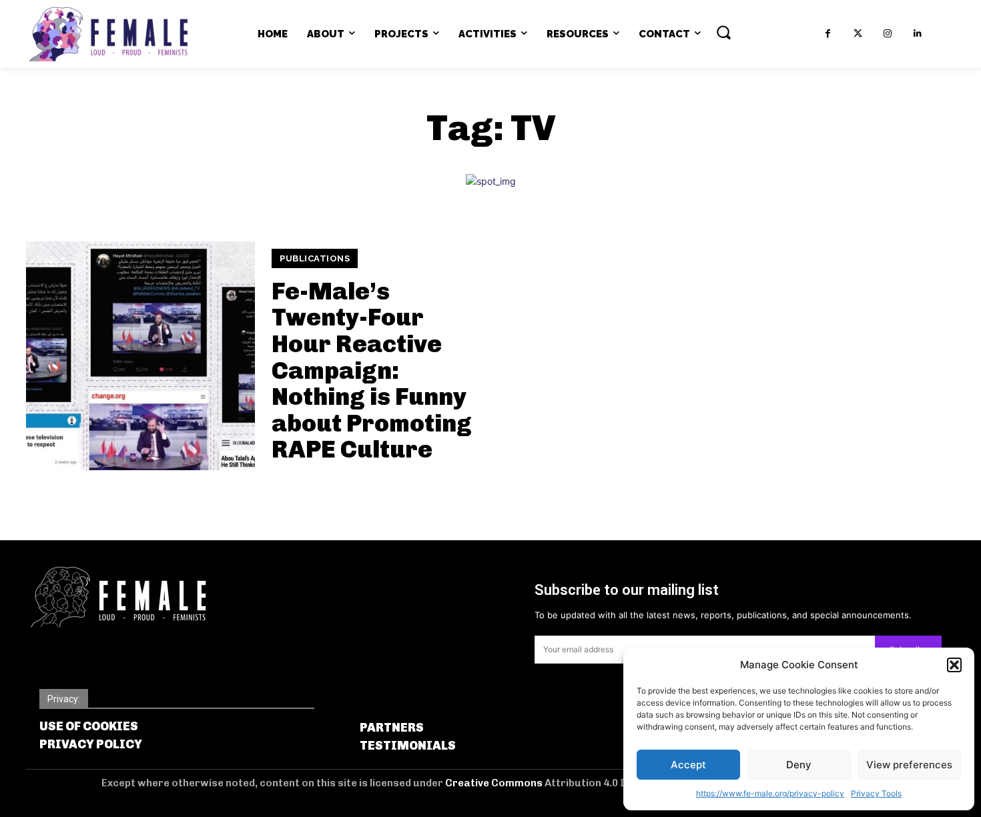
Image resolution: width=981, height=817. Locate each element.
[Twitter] (858, 33)
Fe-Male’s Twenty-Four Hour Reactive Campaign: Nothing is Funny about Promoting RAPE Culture (372, 370)
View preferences (909, 764)
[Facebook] (828, 33)
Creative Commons (495, 783)
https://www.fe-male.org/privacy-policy (770, 793)
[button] (954, 665)
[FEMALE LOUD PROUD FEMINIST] (108, 34)
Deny (798, 764)
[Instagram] (888, 33)
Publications (315, 258)
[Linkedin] (918, 33)
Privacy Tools (876, 793)
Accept (688, 764)
